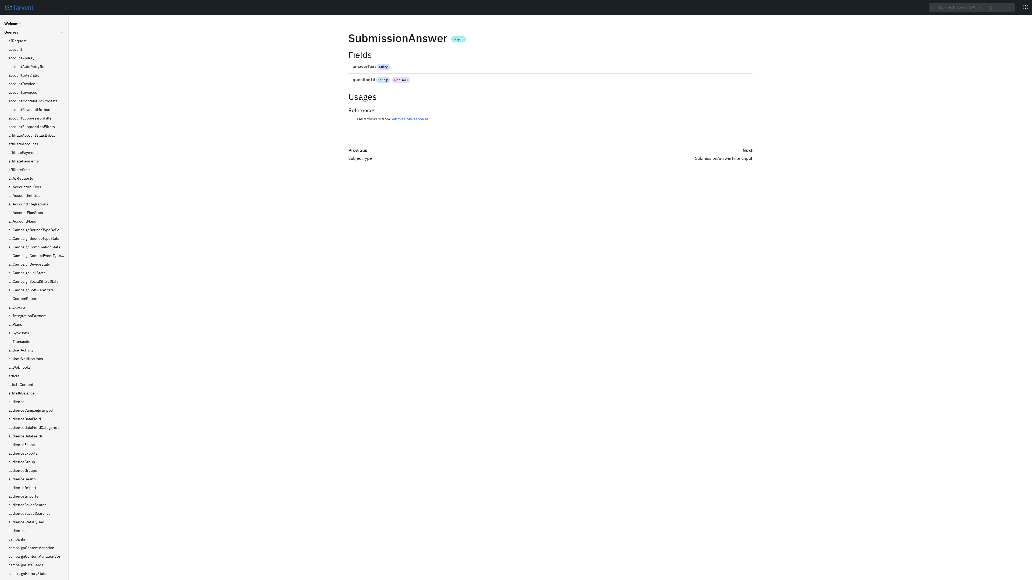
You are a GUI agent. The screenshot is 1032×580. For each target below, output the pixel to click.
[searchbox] (972, 7)
